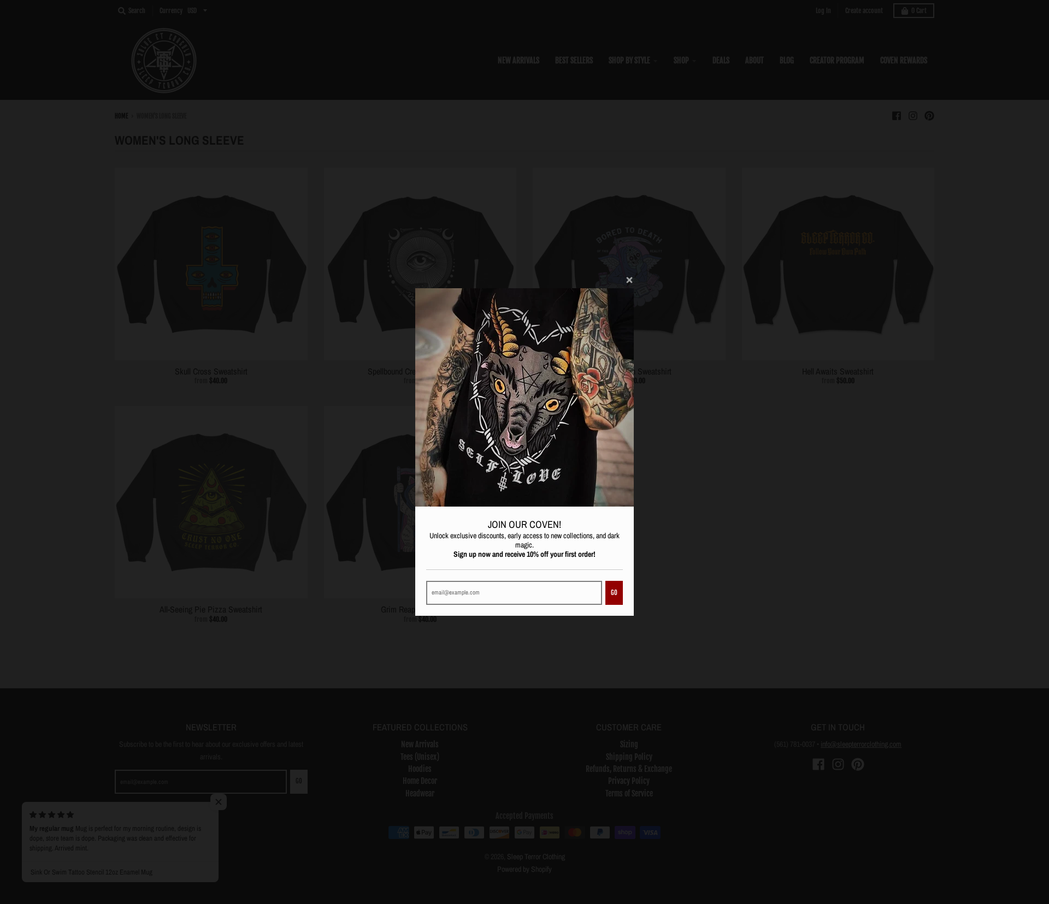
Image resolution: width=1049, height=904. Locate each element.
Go (614, 593)
